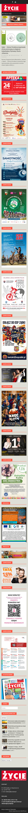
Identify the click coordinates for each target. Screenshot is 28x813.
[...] (13, 65)
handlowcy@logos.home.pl (13, 801)
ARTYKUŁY (4, 717)
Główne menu (7, 13)
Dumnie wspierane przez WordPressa (17, 811)
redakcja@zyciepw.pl (11, 791)
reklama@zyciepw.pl (7, 803)
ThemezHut (13, 809)
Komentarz (4, 57)
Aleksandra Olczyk (15, 55)
